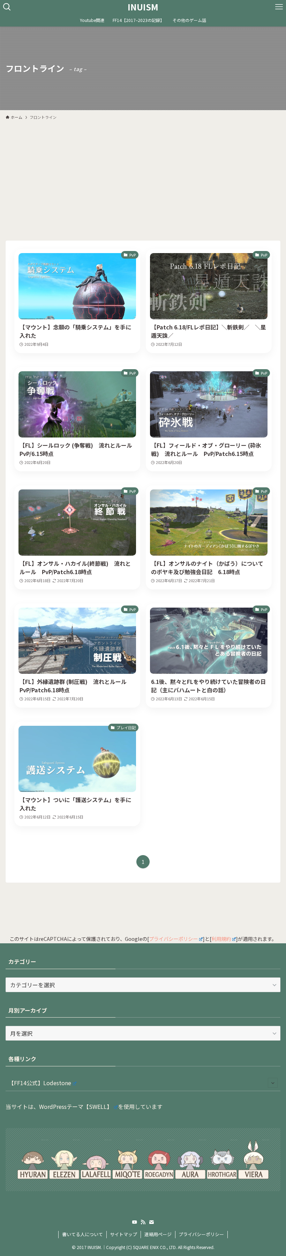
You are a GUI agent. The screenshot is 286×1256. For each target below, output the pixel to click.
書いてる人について (82, 1234)
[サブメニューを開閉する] (273, 1083)
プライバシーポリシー (173, 938)
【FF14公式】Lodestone (39, 1083)
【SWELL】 (97, 1106)
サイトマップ (123, 1234)
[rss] (143, 1222)
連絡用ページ (158, 1234)
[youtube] (134, 1222)
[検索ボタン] (7, 7)
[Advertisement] (143, 177)
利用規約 (221, 938)
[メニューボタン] (279, 7)
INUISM (143, 7)
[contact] (151, 1222)
